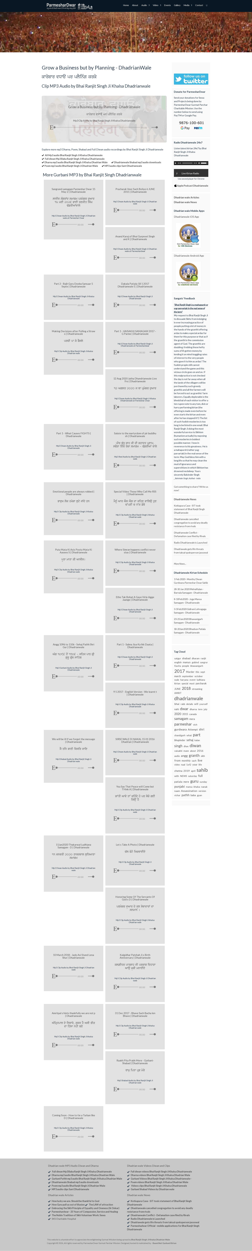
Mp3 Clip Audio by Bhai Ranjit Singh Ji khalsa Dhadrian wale (73, 352)
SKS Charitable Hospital (64, 1218)
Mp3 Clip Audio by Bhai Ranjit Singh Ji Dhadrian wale (135, 811)
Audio (144, 5)
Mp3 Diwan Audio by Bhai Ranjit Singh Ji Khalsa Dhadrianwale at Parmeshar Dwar (135, 399)
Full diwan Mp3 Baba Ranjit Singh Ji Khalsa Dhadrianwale (74, 158)
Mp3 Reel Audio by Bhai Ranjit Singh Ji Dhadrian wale (135, 458)
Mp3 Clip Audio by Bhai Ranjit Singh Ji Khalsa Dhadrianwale (73, 512)
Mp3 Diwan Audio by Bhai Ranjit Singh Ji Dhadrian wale (135, 202)
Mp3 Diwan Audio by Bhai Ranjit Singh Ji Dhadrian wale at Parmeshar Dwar (73, 217)
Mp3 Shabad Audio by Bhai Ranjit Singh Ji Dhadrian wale (73, 760)
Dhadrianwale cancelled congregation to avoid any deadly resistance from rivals (191, 523)
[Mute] (149, 127)
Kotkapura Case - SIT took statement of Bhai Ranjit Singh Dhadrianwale (189, 509)
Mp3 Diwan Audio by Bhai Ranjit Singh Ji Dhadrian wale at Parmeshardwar (135, 250)
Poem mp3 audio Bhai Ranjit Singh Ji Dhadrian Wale (71, 165)
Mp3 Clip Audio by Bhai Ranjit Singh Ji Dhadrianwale (135, 863)
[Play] (51, 127)
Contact (199, 5)
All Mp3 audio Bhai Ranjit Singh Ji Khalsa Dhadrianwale (74, 155)
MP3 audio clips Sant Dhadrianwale (123, 165)
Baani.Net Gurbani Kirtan (164, 1243)
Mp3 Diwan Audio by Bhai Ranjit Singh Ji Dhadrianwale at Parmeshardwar (135, 344)
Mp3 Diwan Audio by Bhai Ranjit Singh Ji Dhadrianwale (135, 297)
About (135, 5)
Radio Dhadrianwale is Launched (190, 542)
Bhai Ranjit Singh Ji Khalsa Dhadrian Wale (150, 1239)
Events (167, 5)
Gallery (177, 5)
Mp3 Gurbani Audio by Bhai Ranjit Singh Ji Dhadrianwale (73, 669)
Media (186, 5)
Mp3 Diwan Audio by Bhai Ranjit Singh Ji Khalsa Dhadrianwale (73, 297)
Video (155, 5)
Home (126, 5)
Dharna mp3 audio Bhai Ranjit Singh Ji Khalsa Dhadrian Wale (75, 162)
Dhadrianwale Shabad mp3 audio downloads (137, 162)
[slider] (155, 127)
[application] (104, 127)
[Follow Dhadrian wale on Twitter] (198, 1240)
